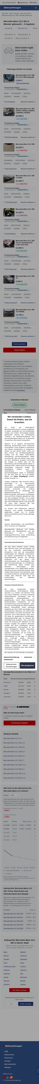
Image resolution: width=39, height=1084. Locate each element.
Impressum (28, 657)
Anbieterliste (8, 659)
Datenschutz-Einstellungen (11, 665)
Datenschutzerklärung (11, 657)
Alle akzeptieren (27, 665)
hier (17, 478)
